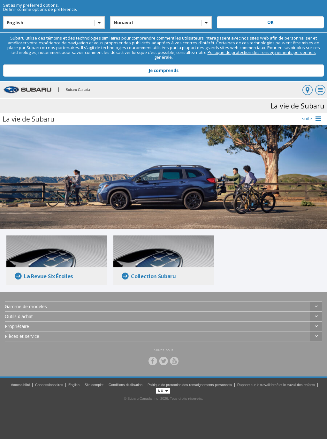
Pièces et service (22, 336)
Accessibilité (20, 385)
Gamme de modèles (26, 306)
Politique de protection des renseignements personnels (190, 385)
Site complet (94, 385)
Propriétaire (17, 326)
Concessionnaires (49, 385)
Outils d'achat (19, 316)
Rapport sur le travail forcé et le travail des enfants (276, 385)
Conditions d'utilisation (125, 385)
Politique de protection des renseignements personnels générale (235, 54)
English (74, 385)
